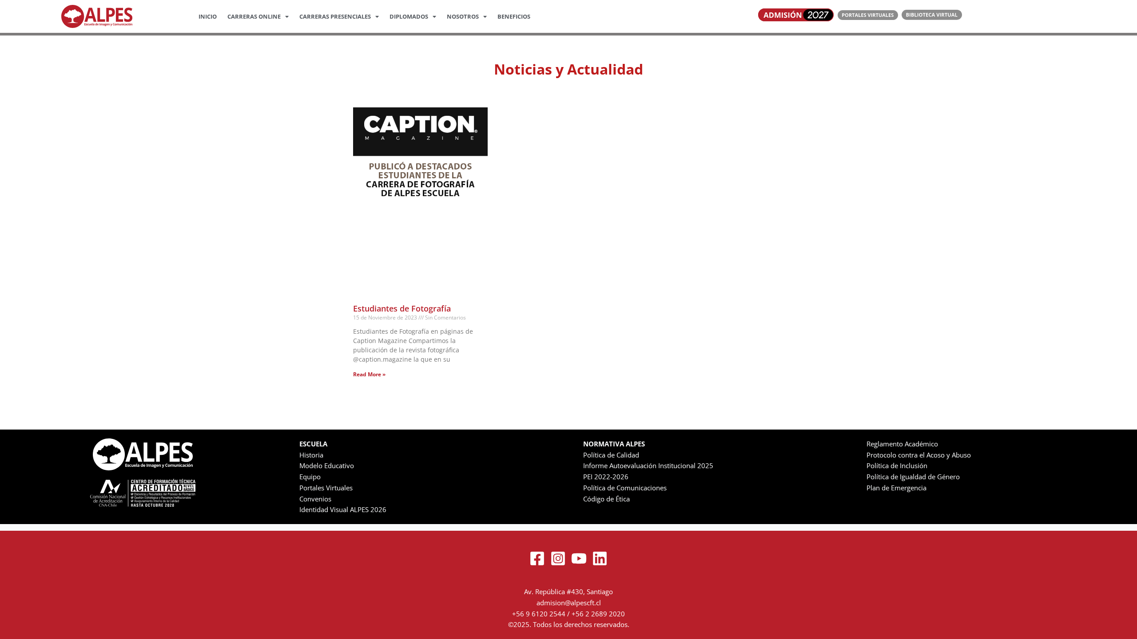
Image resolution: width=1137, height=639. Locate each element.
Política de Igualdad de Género (913, 476)
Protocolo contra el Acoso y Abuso (919, 454)
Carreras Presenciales (335, 16)
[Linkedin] (600, 558)
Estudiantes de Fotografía (402, 308)
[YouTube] (579, 558)
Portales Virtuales (326, 487)
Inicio (208, 16)
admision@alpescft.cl (569, 602)
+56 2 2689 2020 (598, 613)
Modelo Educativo (326, 465)
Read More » (369, 374)
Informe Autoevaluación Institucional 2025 (648, 465)
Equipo (310, 476)
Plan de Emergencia (896, 487)
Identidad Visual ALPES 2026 (342, 509)
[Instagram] (558, 558)
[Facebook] (537, 558)
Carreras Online (254, 16)
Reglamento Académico (902, 443)
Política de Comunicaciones (625, 487)
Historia (311, 454)
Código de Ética (606, 498)
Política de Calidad (611, 454)
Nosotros (463, 16)
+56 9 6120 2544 (538, 613)
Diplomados (409, 16)
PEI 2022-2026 (605, 476)
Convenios (315, 498)
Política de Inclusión (897, 465)
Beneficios (513, 16)
